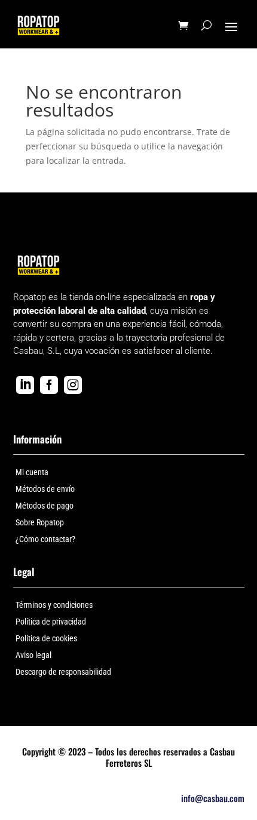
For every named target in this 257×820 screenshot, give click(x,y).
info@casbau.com (212, 797)
